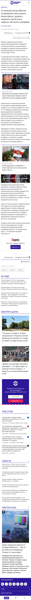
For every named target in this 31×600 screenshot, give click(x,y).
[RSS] (21, 584)
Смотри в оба (9, 507)
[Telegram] (15, 598)
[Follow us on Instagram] (14, 584)
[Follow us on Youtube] (10, 584)
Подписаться (15, 247)
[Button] (8, 33)
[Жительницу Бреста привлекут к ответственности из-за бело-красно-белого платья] (15, 153)
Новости (4, 7)
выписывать (5, 187)
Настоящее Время (6, 26)
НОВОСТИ (6, 461)
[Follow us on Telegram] (17, 584)
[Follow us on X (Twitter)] (6, 584)
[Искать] (24, 598)
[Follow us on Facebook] (2, 584)
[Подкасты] (25, 584)
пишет (8, 52)
